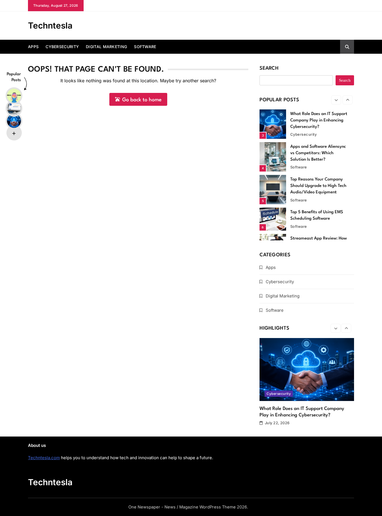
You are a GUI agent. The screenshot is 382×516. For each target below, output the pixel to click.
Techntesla (50, 25)
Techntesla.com (44, 457)
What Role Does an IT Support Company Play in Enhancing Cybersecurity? (318, 120)
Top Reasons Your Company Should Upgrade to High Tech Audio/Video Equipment (318, 185)
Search (269, 68)
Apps (33, 46)
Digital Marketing (106, 46)
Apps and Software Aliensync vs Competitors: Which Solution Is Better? (318, 153)
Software (145, 46)
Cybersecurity (62, 46)
